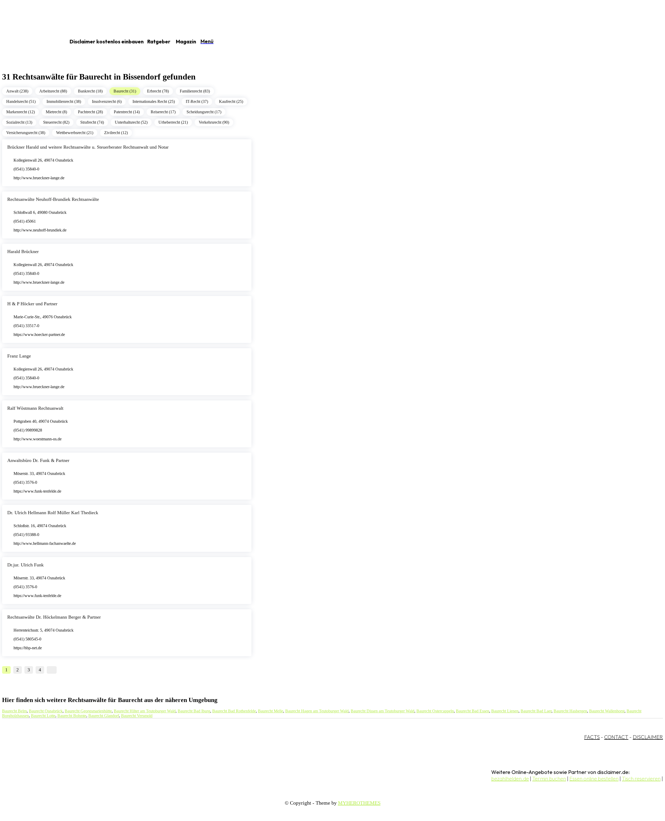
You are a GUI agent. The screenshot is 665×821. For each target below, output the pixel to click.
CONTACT (616, 737)
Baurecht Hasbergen (570, 711)
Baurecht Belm (14, 711)
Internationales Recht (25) (153, 101)
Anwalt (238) (17, 91)
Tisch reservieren (641, 778)
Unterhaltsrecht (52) (131, 122)
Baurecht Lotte (43, 715)
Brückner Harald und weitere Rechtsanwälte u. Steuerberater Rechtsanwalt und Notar (88, 147)
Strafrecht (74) (92, 122)
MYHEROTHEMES (359, 803)
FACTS (592, 737)
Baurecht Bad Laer (536, 711)
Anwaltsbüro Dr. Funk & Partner (38, 460)
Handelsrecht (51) (21, 101)
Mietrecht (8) (56, 112)
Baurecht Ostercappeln (435, 711)
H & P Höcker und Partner (32, 303)
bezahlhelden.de (510, 778)
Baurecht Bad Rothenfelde (234, 711)
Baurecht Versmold (136, 715)
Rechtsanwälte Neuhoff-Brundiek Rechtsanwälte (53, 199)
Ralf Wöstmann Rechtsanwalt (35, 408)
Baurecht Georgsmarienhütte (88, 711)
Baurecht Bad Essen (472, 711)
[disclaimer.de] (28, 42)
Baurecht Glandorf (103, 715)
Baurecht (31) (125, 91)
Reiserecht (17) (163, 112)
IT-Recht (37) (197, 101)
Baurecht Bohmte (71, 715)
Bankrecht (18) (90, 91)
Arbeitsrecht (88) (53, 91)
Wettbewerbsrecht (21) (74, 132)
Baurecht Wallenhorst (606, 711)
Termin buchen (549, 778)
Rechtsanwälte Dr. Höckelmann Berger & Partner (54, 617)
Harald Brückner (23, 251)
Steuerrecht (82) (56, 122)
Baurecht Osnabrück (46, 711)
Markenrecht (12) (20, 112)
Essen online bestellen (594, 778)
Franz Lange (19, 356)
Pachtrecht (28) (90, 112)
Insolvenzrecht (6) (107, 101)
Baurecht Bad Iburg (194, 711)
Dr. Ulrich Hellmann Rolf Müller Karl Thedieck (52, 512)
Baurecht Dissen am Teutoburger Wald (382, 711)
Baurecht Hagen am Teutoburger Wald (317, 711)
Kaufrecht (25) (231, 101)
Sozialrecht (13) (19, 122)
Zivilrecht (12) (116, 132)
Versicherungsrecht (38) (25, 132)
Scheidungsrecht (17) (204, 112)
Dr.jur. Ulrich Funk (25, 564)
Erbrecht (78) (158, 91)
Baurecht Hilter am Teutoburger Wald (145, 711)
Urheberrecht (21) (173, 122)
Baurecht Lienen (504, 711)
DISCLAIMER (648, 737)
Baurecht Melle (270, 711)
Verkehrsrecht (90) (214, 122)
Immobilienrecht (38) (63, 101)
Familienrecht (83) (195, 91)
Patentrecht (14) (127, 112)
